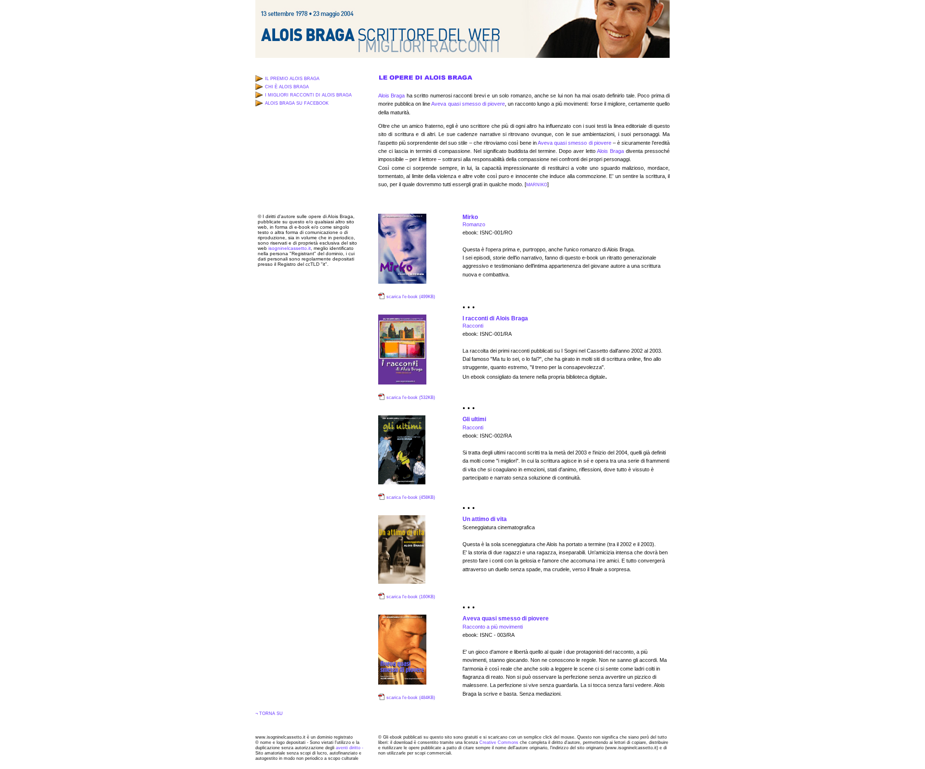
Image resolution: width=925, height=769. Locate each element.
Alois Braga (391, 95)
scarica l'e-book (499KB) (410, 296)
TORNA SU (271, 713)
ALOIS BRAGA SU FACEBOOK (297, 103)
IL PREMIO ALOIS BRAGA (292, 78)
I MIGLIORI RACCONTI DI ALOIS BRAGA (308, 95)
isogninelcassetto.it (289, 248)
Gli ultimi (474, 419)
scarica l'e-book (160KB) (410, 596)
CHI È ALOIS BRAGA (287, 86)
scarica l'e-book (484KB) (410, 697)
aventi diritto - (349, 747)
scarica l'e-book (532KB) (410, 397)
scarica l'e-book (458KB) (410, 497)
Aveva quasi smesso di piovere (467, 104)
